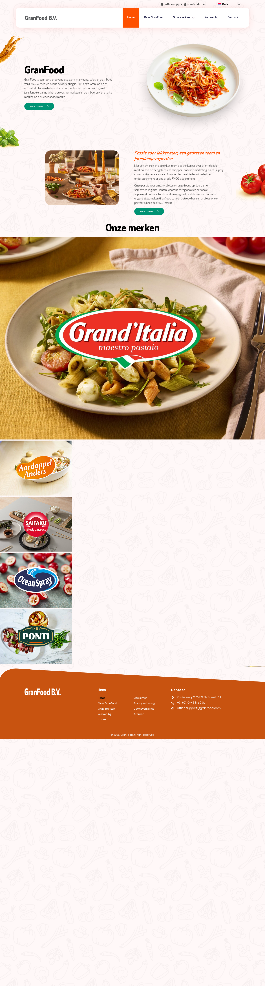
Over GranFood (154, 17)
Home (131, 17)
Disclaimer (140, 698)
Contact (233, 17)
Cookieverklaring (144, 708)
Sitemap (139, 714)
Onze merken (181, 17)
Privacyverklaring (144, 703)
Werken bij (211, 17)
